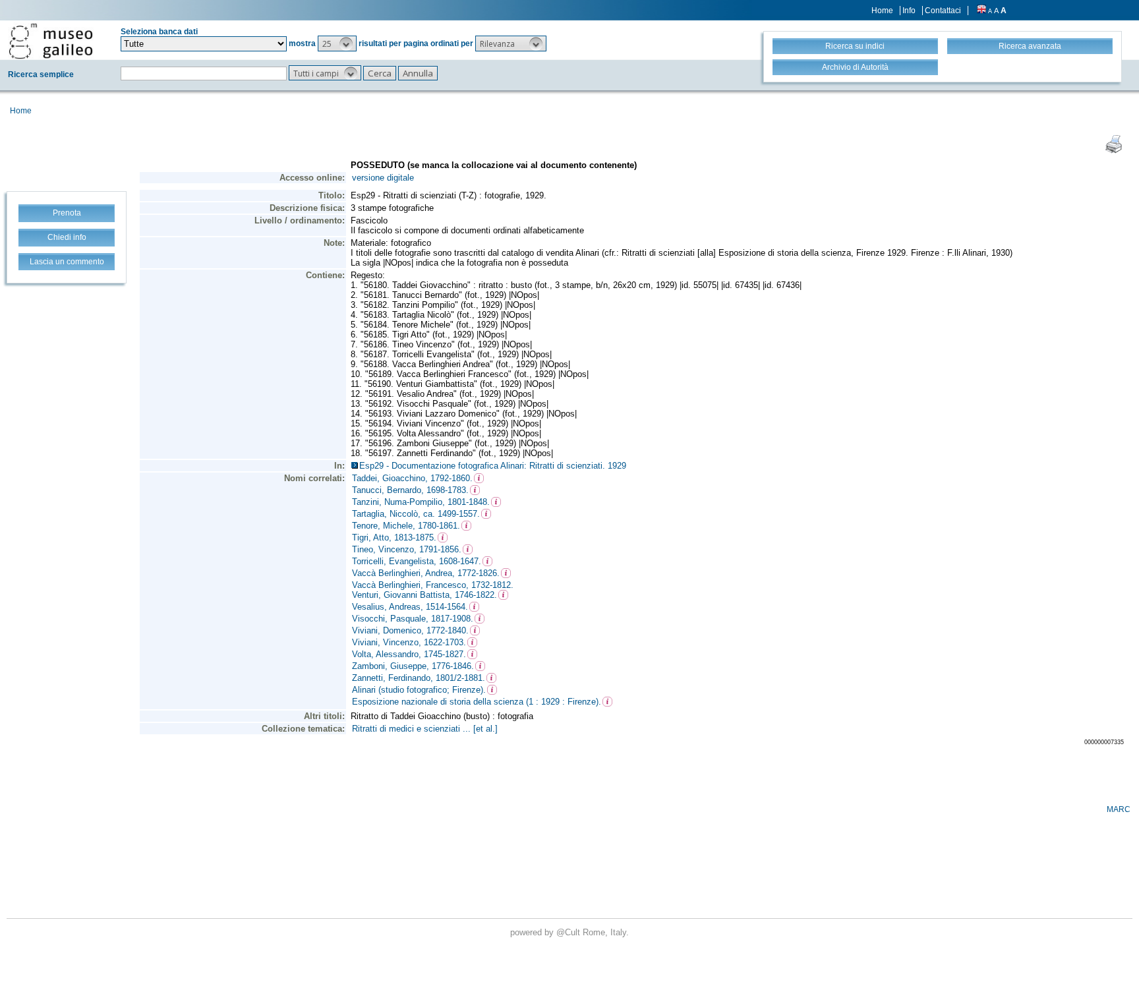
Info (909, 10)
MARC (1118, 809)
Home (882, 10)
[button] (337, 43)
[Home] (51, 40)
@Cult (569, 932)
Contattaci (943, 10)
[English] (981, 10)
